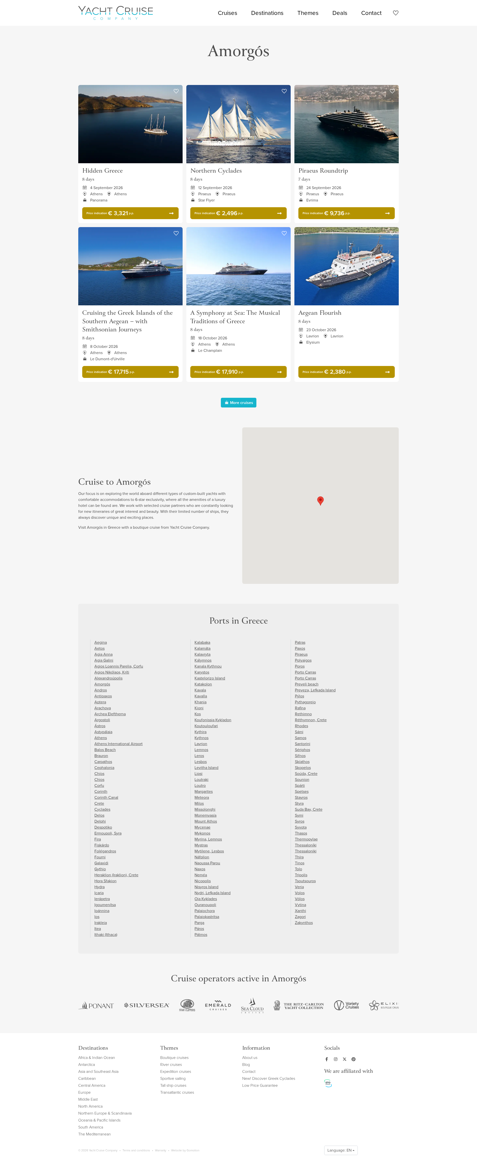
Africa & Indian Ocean (96, 1057)
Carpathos (103, 762)
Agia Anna (103, 654)
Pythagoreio (305, 702)
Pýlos (299, 696)
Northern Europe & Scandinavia (105, 1113)
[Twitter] (345, 1059)
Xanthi (300, 911)
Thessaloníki (306, 845)
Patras (300, 642)
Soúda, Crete (306, 773)
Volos (300, 893)
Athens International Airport (118, 744)
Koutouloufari (206, 726)
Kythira (200, 732)
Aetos (99, 648)
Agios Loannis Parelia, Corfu (118, 666)
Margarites (204, 791)
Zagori (300, 917)
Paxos (300, 648)
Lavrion (201, 744)
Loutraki (201, 779)
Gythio (100, 869)
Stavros (301, 797)
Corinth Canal (106, 797)
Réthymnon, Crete (311, 720)
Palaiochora (205, 911)
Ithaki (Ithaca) (105, 934)
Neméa (201, 875)
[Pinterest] (354, 1059)
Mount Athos (206, 821)
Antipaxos (103, 696)
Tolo (298, 869)
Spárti (300, 785)
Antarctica (86, 1064)
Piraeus (301, 654)
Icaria (99, 893)
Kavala (200, 690)
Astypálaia (103, 732)
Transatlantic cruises (177, 1092)
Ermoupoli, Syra (107, 833)
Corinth (100, 791)
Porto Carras (305, 672)
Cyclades (102, 809)
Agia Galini (103, 660)
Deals (339, 12)
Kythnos (201, 738)
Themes (307, 12)
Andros (100, 690)
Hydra (99, 887)
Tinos (299, 863)
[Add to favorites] (176, 91)
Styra (299, 803)
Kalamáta (202, 648)
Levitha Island (206, 767)
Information (256, 1048)
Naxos (200, 869)
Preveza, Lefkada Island (315, 690)
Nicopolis (203, 881)
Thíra (299, 857)
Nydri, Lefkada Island (213, 893)
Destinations (267, 12)
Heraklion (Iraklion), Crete (116, 875)
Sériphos (302, 750)
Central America (91, 1085)
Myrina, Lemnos (208, 839)
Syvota (301, 827)
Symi (299, 815)
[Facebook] (327, 1059)
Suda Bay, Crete (308, 809)
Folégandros (105, 851)
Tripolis (301, 875)
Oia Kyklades (206, 899)
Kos (198, 714)
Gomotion (193, 1150)
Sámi (299, 732)
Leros (199, 756)
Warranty (160, 1150)
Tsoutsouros (305, 881)
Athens (100, 738)
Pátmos (201, 934)
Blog (246, 1064)
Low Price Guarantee (260, 1085)
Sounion (302, 779)
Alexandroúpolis (108, 678)
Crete (99, 803)
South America (90, 1127)
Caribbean (87, 1078)
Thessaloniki (306, 851)
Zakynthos (304, 923)
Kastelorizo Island (210, 678)
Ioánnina (101, 911)
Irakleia (100, 923)
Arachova (102, 708)
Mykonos (202, 833)
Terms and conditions (136, 1150)
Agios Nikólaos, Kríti (111, 672)
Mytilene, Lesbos (209, 851)
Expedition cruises (175, 1071)
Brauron (101, 756)
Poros (300, 666)
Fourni (100, 857)
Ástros (99, 726)
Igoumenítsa (105, 905)
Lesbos (201, 762)
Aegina (100, 642)
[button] (320, 501)
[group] (96, 1005)
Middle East (88, 1099)
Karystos (202, 672)
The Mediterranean (94, 1134)
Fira (97, 839)
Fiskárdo (101, 845)
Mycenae (202, 827)
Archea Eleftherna (110, 714)
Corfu (99, 785)
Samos (300, 738)
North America (90, 1106)
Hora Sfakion (105, 881)
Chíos (99, 773)
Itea (97, 928)
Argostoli (102, 720)
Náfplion (202, 857)
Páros (199, 928)
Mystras (201, 845)
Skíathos (302, 762)
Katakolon (203, 684)
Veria (299, 887)
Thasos (301, 833)
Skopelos (303, 767)
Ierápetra (102, 899)
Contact (371, 12)
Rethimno (303, 714)
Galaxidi (101, 863)
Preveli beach (306, 684)
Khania (200, 702)
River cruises (171, 1064)
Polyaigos (303, 660)
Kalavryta (202, 654)
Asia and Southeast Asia (98, 1071)
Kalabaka (202, 642)
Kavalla (201, 696)
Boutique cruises (174, 1057)
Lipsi (198, 773)
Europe (84, 1092)
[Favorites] (396, 14)
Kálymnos (203, 660)
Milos (199, 803)
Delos (99, 815)
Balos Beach (105, 750)
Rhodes (301, 726)
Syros (299, 821)
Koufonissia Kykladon (213, 720)
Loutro (200, 785)
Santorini (302, 744)
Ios (96, 917)
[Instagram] (336, 1059)
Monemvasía (205, 815)
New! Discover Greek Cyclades (268, 1078)
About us (249, 1057)
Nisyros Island (206, 887)
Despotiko (103, 827)
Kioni (199, 708)
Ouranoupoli (205, 905)
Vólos (300, 899)
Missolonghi (205, 809)
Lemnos (201, 750)
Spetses (302, 791)
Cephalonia (104, 767)
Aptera (100, 702)
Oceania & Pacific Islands (99, 1120)
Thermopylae (306, 839)
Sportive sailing (173, 1078)
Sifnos (300, 756)
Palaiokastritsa (207, 917)
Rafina (300, 708)
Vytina (300, 905)
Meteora (202, 797)
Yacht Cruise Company (115, 13)
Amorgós (102, 684)
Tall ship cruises (173, 1085)
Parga (199, 923)
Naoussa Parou (207, 863)
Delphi (100, 821)
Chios (99, 779)
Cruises (227, 12)
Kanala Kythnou (208, 666)
